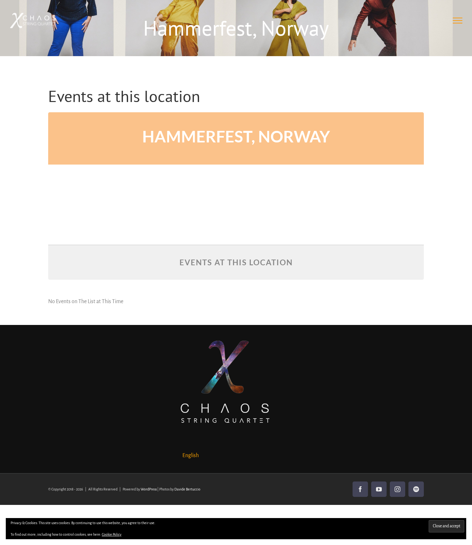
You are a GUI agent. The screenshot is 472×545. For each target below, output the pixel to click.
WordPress (149, 489)
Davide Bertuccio (187, 489)
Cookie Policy (111, 534)
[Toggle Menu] (458, 20)
